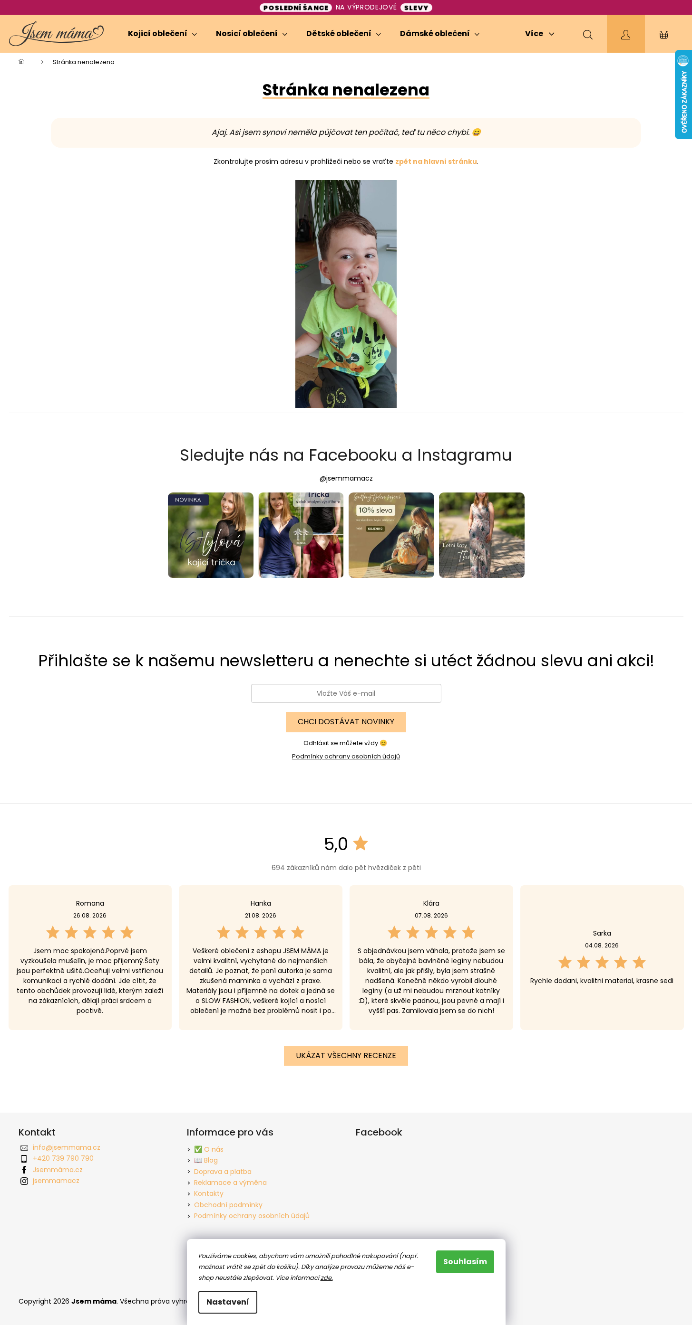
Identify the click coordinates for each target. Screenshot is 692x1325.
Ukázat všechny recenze (346, 1055)
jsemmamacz (56, 1180)
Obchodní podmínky (228, 1205)
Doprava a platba (223, 1171)
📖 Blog (206, 1160)
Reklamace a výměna (230, 1182)
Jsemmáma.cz (58, 1169)
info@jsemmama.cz (66, 1147)
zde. (327, 1278)
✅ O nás (209, 1149)
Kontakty (209, 1193)
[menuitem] (162, 34)
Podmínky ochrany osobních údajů (346, 756)
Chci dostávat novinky (346, 721)
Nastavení (227, 1302)
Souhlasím (465, 1261)
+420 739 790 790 (63, 1158)
